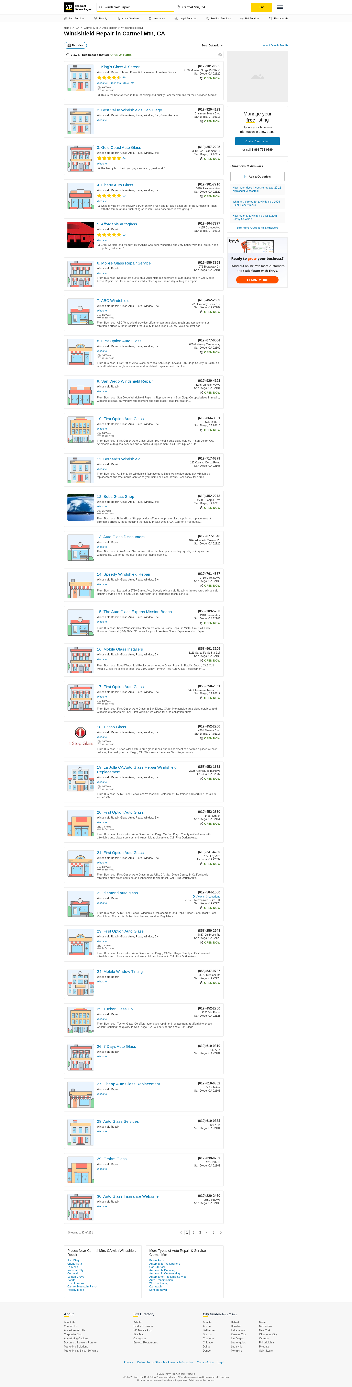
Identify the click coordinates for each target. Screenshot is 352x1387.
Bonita (71, 1280)
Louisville (236, 1346)
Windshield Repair (108, 72)
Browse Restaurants (145, 1342)
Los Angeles (238, 1342)
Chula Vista (74, 1263)
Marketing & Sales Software (81, 1350)
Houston (236, 1326)
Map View (78, 45)
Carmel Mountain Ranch (82, 1286)
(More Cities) (228, 1314)
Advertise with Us (74, 1330)
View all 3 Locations (208, 896)
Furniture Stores (166, 72)
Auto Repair (109, 27)
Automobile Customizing (164, 1273)
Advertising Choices (76, 1338)
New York (265, 1330)
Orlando (263, 1338)
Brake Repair (157, 1260)
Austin (207, 1326)
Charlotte (208, 1338)
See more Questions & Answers (257, 227)
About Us (69, 1322)
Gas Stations (157, 1266)
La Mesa (72, 1266)
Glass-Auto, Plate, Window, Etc (139, 115)
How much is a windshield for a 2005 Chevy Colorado (255, 217)
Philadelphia (266, 1342)
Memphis (236, 1350)
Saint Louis (266, 1350)
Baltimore (208, 1330)
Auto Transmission (161, 1280)
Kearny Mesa (75, 1289)
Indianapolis (238, 1330)
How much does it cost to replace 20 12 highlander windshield (257, 189)
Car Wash (155, 1286)
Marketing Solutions (76, 1346)
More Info (128, 83)
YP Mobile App (142, 1330)
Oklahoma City (268, 1334)
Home (67, 27)
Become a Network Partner (80, 1342)
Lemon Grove (75, 1276)
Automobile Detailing (162, 1270)
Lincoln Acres (75, 1283)
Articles (138, 1322)
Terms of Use (205, 1362)
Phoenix (264, 1346)
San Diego (73, 1260)
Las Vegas (237, 1338)
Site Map (138, 1334)
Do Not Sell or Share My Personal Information (165, 1362)
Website (102, 83)
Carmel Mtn (91, 27)
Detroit (235, 1322)
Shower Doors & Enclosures (137, 72)
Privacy (128, 1362)
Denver (207, 1350)
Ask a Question (260, 176)
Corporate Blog (73, 1334)
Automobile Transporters (164, 1263)
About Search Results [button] (275, 45)
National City (75, 1270)
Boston (207, 1334)
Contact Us (71, 1326)
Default (214, 45)
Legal (221, 1362)
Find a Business (143, 1326)
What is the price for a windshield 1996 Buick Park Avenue (256, 203)
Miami (262, 1322)
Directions (115, 83)
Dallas (206, 1346)
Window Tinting (158, 1283)
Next (219, 1232)
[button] (280, 7)
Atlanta (207, 1322)
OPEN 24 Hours (121, 54)
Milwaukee (265, 1326)
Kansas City (238, 1334)
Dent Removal (158, 1289)
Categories (139, 1338)
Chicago (208, 1342)
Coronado (73, 1273)
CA (77, 27)
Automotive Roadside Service (168, 1276)
